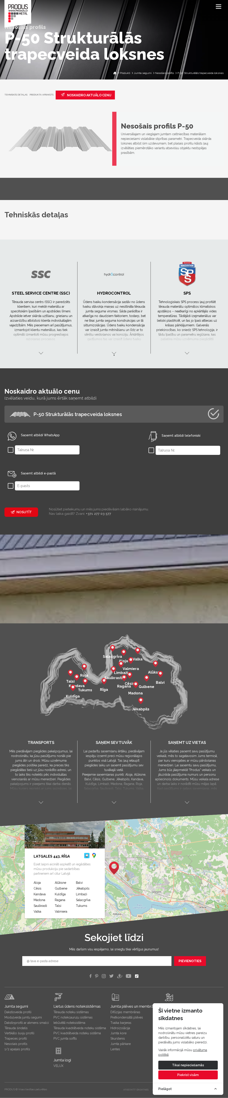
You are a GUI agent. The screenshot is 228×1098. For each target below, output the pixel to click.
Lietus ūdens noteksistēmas (77, 1006)
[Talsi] (70, 674)
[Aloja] (123, 653)
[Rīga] (104, 682)
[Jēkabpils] (141, 701)
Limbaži (81, 894)
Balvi (79, 882)
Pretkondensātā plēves (126, 1017)
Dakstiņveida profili (17, 1012)
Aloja (37, 882)
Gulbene (61, 888)
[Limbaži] (121, 665)
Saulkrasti (40, 906)
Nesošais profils (15, 1044)
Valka (37, 911)
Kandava (40, 894)
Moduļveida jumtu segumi (23, 1017)
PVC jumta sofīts (65, 1038)
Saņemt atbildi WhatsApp (40, 435)
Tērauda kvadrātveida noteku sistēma (79, 1028)
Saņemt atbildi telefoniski (181, 435)
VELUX (58, 1066)
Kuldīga (60, 894)
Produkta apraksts (41, 94)
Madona (39, 900)
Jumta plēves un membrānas (134, 1006)
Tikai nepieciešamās (188, 1065)
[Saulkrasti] (113, 670)
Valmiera (61, 911)
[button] (114, 868)
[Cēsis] (129, 676)
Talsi (58, 906)
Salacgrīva (83, 900)
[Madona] (135, 685)
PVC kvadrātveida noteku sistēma (77, 1033)
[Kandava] (76, 678)
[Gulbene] (146, 679)
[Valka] (137, 651)
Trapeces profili (15, 1038)
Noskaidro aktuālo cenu (88, 95)
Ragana (60, 900)
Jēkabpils (83, 888)
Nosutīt (24, 512)
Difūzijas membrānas (125, 1012)
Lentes (115, 1049)
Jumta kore (118, 1033)
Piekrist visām (188, 1075)
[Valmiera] (130, 661)
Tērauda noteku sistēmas (71, 1012)
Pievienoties (190, 961)
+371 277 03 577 (98, 514)
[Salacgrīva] (112, 649)
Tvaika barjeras (120, 1023)
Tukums (81, 906)
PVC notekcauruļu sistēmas (73, 1017)
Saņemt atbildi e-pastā (38, 473)
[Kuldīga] (73, 688)
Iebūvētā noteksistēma (69, 1023)
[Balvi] (160, 675)
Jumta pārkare (120, 1044)
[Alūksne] (155, 664)
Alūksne (60, 882)
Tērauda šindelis (16, 1028)
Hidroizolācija (120, 1028)
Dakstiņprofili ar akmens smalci (26, 1023)
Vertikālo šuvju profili (19, 1033)
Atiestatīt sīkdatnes (136, 1089)
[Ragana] (124, 678)
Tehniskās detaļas (15, 94)
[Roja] (84, 668)
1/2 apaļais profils (17, 1049)
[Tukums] (85, 682)
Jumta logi (62, 1060)
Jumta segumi (16, 1006)
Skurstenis (117, 1038)
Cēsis (37, 888)
